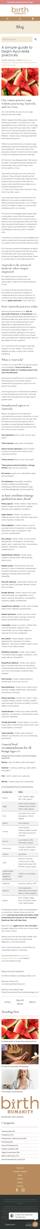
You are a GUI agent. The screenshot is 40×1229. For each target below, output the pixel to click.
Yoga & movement (8, 65)
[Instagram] (23, 1190)
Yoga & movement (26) (10, 1152)
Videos (20, 1179)
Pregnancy (27, 60)
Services (20, 1168)
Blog (20, 1175)
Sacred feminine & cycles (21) (13, 1159)
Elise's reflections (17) (10, 1156)
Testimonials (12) (8, 1131)
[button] (35, 39)
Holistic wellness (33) (9, 1149)
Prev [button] (7, 1002)
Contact (20, 1186)
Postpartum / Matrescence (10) (13, 1138)
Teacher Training (20, 1171)
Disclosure (20, 1203)
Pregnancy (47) (7, 1135)
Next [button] (32, 1002)
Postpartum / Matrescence (12, 63)
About (20, 1182)
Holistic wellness (29, 63)
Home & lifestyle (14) (9, 1145)
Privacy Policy (25, 1201)
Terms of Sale (33, 1201)
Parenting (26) (7, 1142)
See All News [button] (20, 1002)
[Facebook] (17, 1190)
